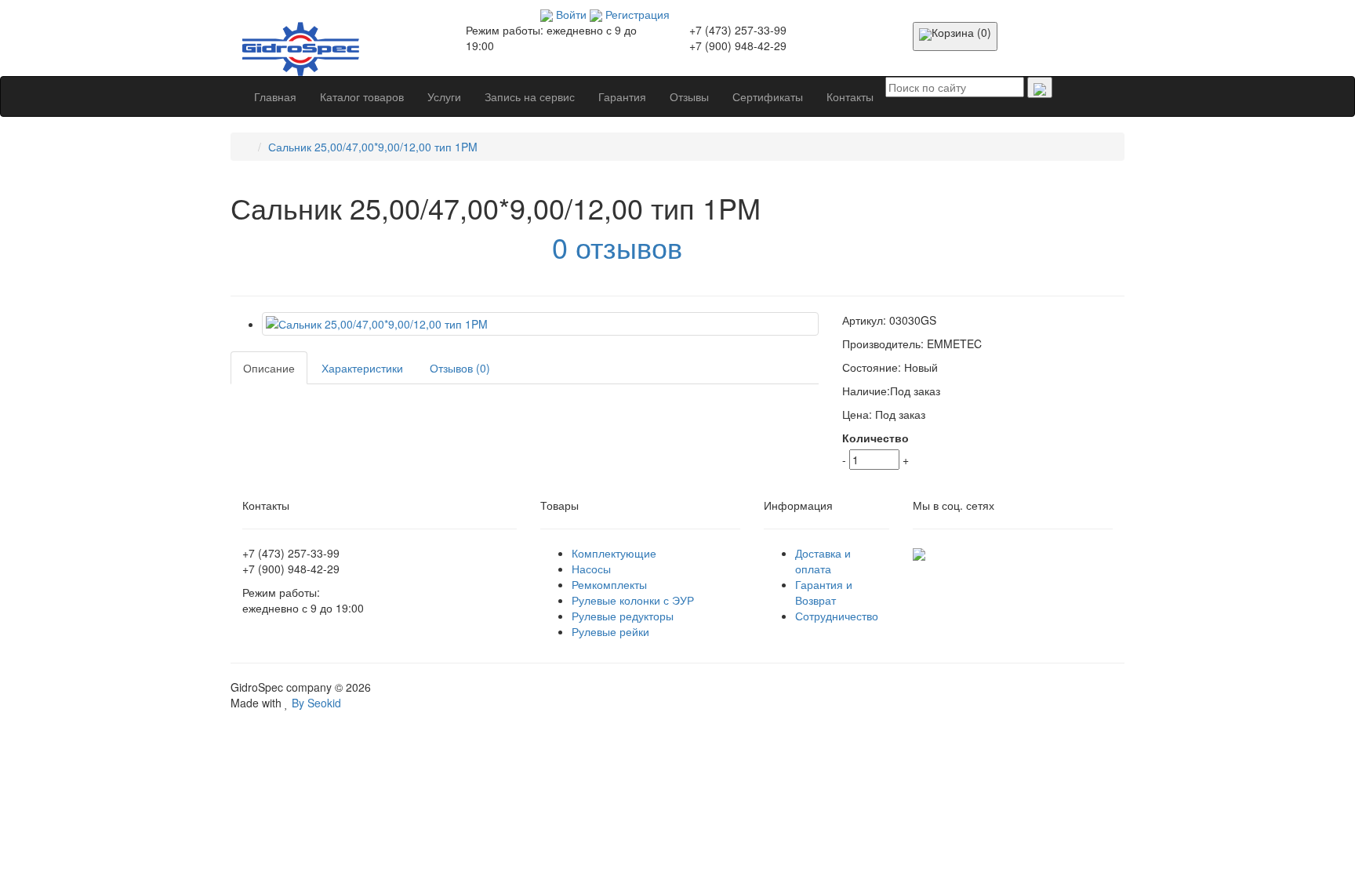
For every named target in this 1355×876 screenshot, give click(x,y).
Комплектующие (614, 553)
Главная (275, 96)
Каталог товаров (362, 96)
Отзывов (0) (460, 368)
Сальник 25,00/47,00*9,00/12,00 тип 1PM (373, 146)
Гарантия (622, 96)
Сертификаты (767, 96)
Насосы (591, 568)
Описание (269, 368)
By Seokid (315, 703)
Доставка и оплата (823, 560)
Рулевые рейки (610, 631)
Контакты (850, 96)
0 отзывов (617, 247)
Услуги (444, 96)
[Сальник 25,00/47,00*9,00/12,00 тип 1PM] (540, 324)
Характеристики (362, 368)
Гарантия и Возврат (823, 592)
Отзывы (689, 96)
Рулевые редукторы (623, 615)
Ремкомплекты (609, 584)
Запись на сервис (530, 96)
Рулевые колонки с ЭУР (633, 600)
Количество (875, 437)
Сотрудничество (836, 615)
